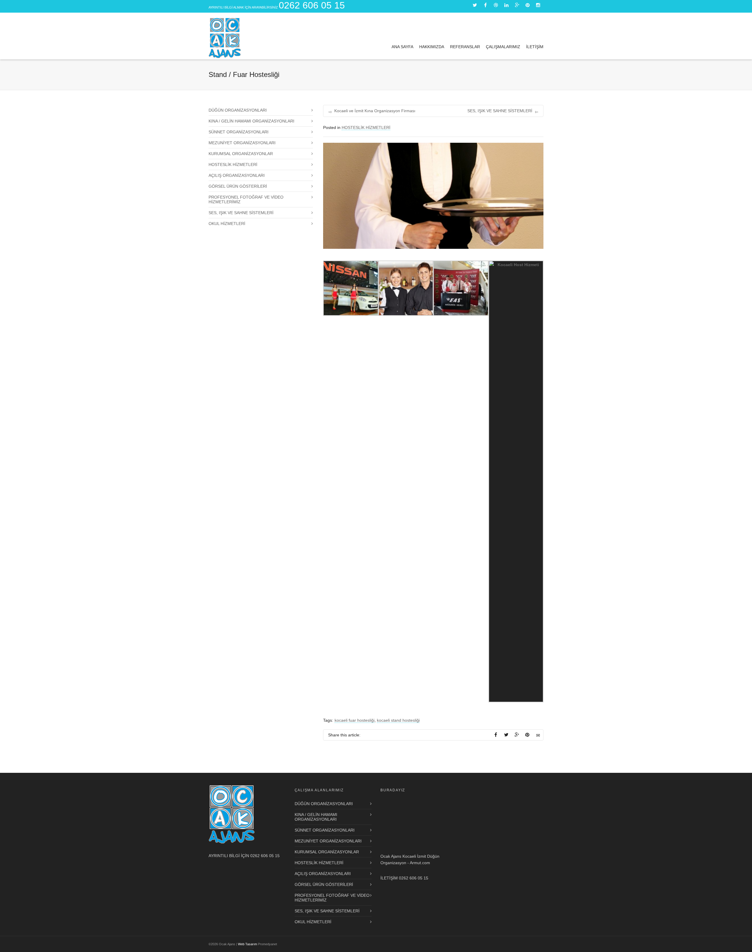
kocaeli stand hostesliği (398, 720)
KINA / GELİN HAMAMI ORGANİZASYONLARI (251, 121)
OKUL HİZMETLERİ (227, 223)
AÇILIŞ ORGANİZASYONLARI (237, 175)
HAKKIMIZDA (431, 46)
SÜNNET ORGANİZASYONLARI (238, 132)
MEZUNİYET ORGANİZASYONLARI (242, 142)
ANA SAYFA (402, 46)
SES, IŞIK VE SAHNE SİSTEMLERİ (241, 212)
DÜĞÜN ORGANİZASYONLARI (238, 110)
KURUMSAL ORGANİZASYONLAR (241, 153)
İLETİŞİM (534, 46)
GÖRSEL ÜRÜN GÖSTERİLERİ (238, 186)
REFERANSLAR (465, 46)
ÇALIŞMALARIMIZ (503, 46)
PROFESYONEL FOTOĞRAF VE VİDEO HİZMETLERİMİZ (246, 199)
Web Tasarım (247, 944)
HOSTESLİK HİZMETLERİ (366, 127)
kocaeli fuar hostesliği (355, 720)
